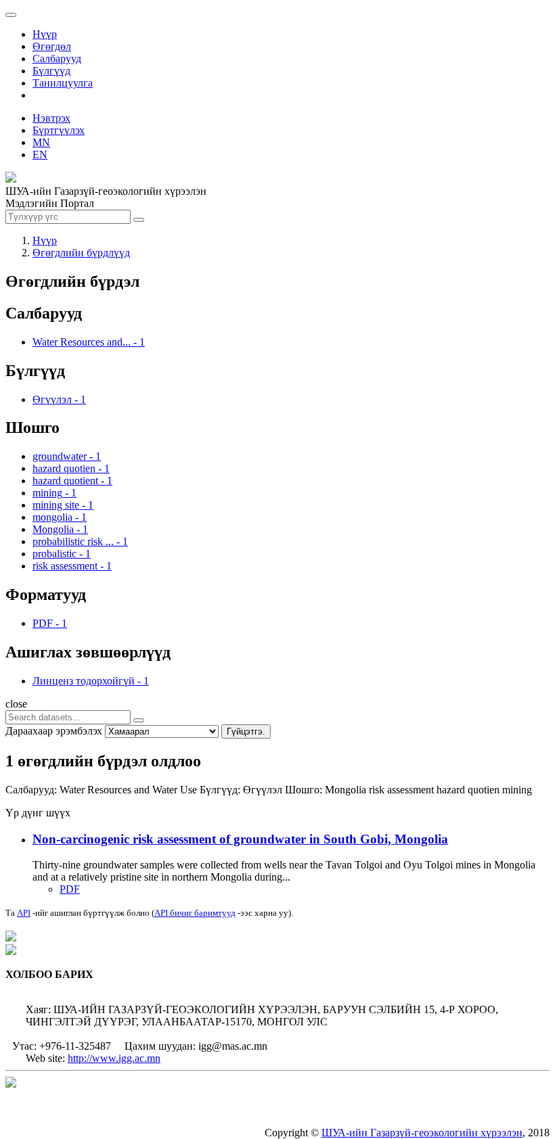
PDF (70, 889)
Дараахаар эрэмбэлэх (53, 731)
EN (39, 154)
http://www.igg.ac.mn (114, 1058)
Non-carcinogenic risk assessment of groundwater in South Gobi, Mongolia (240, 839)
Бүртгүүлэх (58, 130)
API (23, 913)
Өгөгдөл (51, 46)
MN (41, 142)
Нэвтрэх (51, 118)
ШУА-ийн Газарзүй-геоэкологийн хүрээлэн (422, 1132)
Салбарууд (56, 58)
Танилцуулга (62, 83)
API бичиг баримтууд (195, 913)
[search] (138, 720)
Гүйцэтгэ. (246, 731)
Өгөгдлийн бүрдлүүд (81, 252)
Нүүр (44, 34)
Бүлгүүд (51, 70)
